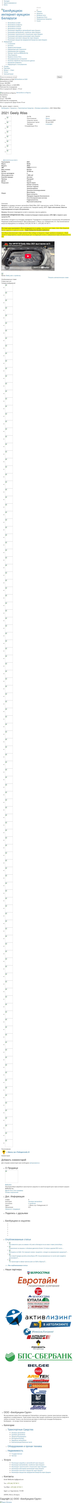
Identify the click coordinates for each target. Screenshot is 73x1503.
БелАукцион (5, 108)
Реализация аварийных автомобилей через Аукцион (24, 30)
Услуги (38, 21)
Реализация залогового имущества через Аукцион (23, 38)
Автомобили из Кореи (14, 28)
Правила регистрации (14, 47)
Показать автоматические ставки (58, 277)
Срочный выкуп (8, 74)
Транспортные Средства (25, 108)
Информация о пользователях (17, 64)
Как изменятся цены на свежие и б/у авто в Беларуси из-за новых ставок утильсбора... (36, 1244)
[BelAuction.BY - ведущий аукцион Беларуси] (18, 13)
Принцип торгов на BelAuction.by (18, 53)
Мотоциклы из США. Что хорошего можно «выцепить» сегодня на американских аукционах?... (38, 1252)
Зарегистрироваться (10, 3)
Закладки (7, 1)
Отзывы (6, 66)
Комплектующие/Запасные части (21, 1442)
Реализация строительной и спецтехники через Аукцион (25, 34)
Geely (7, 275)
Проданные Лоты (41, 17)
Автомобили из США (14, 23)
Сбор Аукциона (12, 55)
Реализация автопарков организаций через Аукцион (24, 36)
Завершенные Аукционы (44, 19)
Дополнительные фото (10, 160)
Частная (14, 1456)
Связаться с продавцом (12, 1209)
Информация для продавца (16, 51)
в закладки (49, 124)
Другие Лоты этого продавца (14, 1190)
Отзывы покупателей (11, 1192)
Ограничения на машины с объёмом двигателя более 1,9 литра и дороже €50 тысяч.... (36, 1248)
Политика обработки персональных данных (21, 61)
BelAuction (8, 1185)
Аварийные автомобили (18, 1440)
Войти (6, 5)
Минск (48, 118)
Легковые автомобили (42, 108)
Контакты (10, 45)
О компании (11, 43)
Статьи (6, 72)
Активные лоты (41, 15)
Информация (8, 42)
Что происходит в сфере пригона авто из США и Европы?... (27, 1261)
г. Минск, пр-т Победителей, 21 (18, 1152)
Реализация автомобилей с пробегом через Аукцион (24, 32)
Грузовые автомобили (18, 1434)
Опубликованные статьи (18, 1239)
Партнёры (7, 68)
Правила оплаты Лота (14, 57)
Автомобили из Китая (14, 26)
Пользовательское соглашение (17, 59)
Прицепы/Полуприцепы (18, 1436)
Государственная (16, 1454)
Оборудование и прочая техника (25, 1446)
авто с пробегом (15, 275)
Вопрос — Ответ (9, 70)
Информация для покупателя (17, 49)
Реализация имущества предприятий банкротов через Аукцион (27, 40)
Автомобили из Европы (15, 25)
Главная (39, 11)
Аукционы (39, 13)
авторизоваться (34, 1163)
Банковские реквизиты (14, 62)
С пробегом (32, 1203)
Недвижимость (15, 1450)
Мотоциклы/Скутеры (17, 1438)
